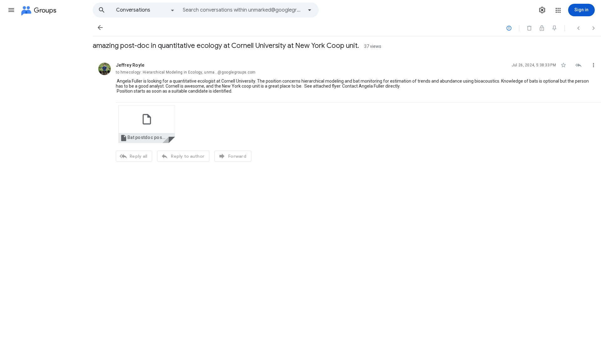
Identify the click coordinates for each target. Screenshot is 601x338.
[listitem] (347, 111)
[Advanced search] (309, 10)
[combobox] (242, 10)
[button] (11, 10)
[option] (145, 10)
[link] (146, 124)
